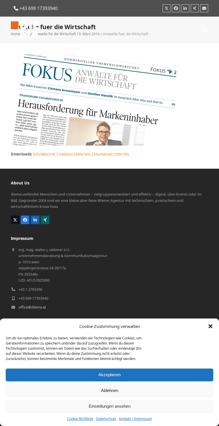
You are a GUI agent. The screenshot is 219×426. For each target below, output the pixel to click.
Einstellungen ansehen (110, 406)
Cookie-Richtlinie (80, 418)
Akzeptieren (109, 374)
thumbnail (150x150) (111, 154)
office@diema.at (32, 307)
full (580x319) (44, 154)
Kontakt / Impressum (135, 418)
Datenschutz (106, 418)
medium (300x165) (74, 154)
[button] (210, 326)
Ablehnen (109, 390)
